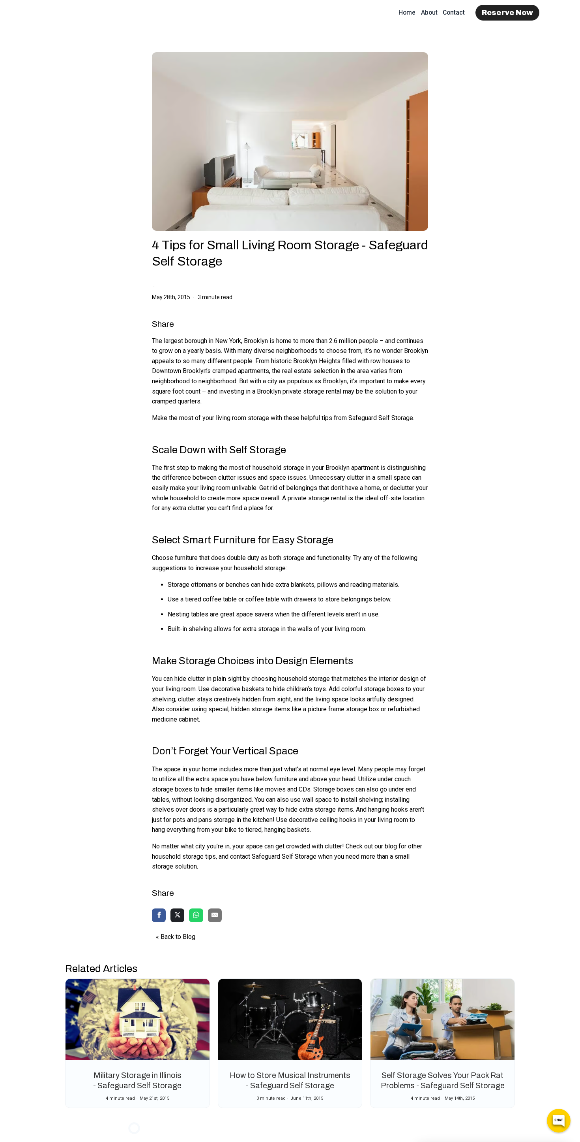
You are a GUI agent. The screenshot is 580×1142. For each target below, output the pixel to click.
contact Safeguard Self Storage (273, 856)
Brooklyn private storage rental (299, 391)
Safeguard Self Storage (380, 418)
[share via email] (215, 916)
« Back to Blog (175, 936)
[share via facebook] (159, 916)
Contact (454, 12)
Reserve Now (507, 13)
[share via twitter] (177, 916)
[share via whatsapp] (196, 916)
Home (407, 12)
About (429, 12)
